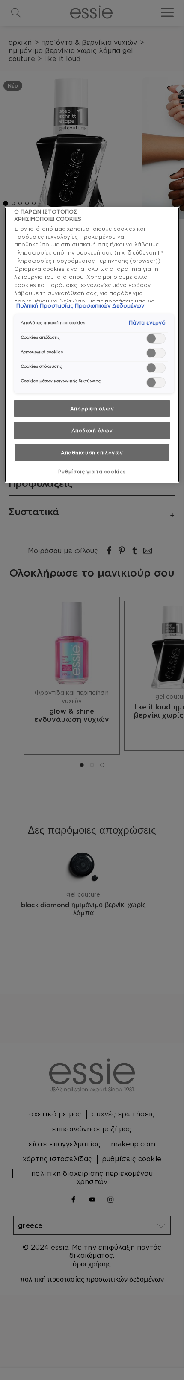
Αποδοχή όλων (92, 430)
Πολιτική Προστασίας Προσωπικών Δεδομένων (80, 305)
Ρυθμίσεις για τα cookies (92, 471)
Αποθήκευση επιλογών (92, 452)
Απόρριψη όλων (92, 408)
